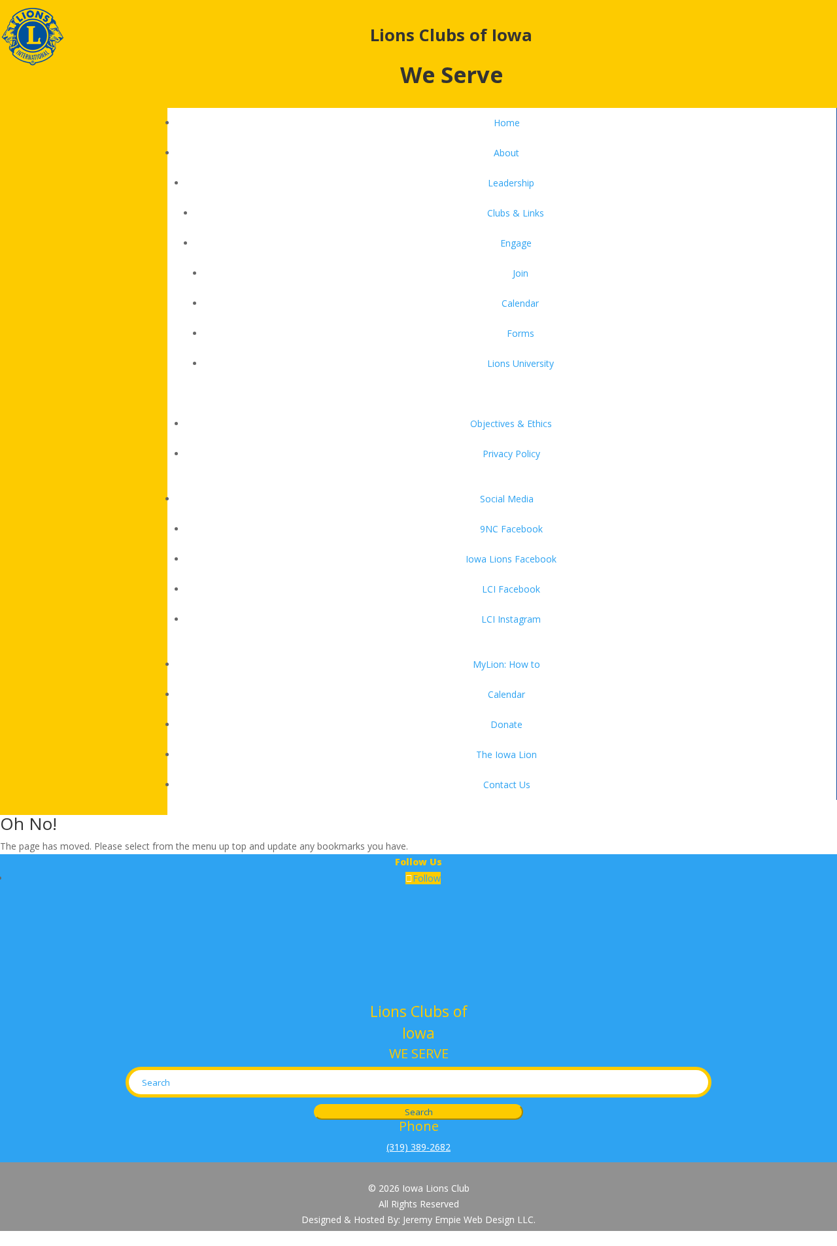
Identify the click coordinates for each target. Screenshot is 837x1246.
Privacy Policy (511, 453)
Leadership (511, 183)
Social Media (507, 499)
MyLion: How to (506, 664)
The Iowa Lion (506, 754)
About (506, 153)
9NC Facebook (511, 529)
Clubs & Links (515, 213)
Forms (520, 333)
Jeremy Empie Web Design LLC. (469, 1219)
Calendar (520, 303)
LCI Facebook (511, 589)
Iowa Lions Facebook (511, 559)
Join (520, 273)
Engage (516, 243)
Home (507, 122)
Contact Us (506, 784)
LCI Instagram (511, 619)
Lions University (520, 363)
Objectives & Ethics (511, 423)
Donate (506, 724)
